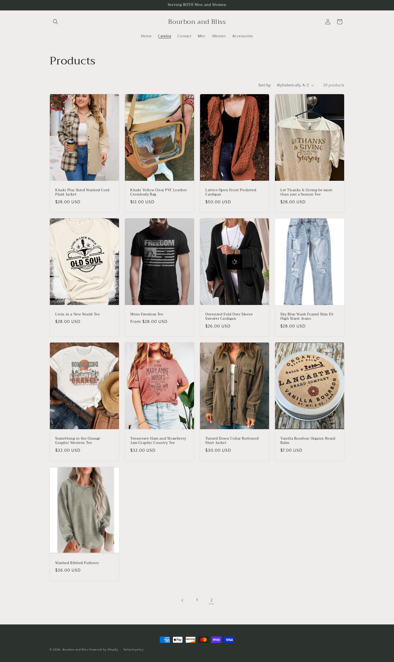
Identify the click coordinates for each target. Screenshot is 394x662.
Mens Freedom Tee (146, 314)
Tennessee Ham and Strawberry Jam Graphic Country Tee (158, 441)
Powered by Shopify (103, 649)
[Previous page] (182, 600)
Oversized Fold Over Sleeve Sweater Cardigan (229, 316)
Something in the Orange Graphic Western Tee (78, 441)
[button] (55, 22)
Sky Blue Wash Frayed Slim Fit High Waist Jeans (306, 316)
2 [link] (211, 600)
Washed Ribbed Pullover (77, 563)
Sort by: (265, 85)
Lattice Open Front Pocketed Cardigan (230, 192)
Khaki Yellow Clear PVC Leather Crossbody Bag (158, 192)
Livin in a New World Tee (77, 314)
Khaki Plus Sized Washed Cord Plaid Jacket (82, 192)
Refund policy (134, 649)
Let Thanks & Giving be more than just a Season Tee (306, 192)
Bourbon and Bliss (75, 649)
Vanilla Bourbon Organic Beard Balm (307, 441)
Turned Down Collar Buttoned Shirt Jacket (232, 441)
